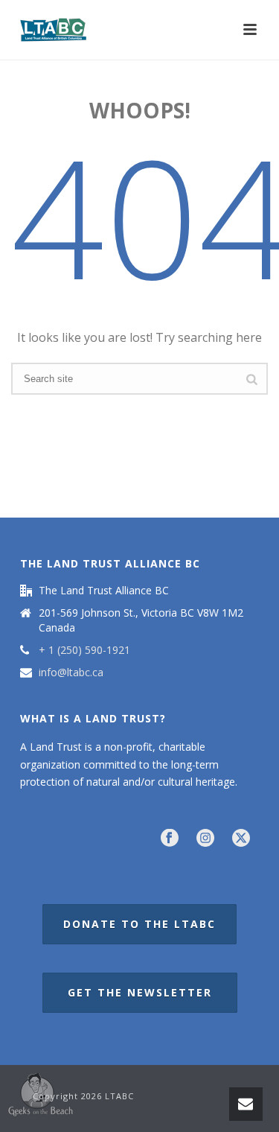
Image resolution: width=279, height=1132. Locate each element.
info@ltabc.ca (71, 672)
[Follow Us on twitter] (241, 838)
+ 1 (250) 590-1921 (84, 650)
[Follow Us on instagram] (205, 838)
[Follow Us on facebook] (170, 838)
